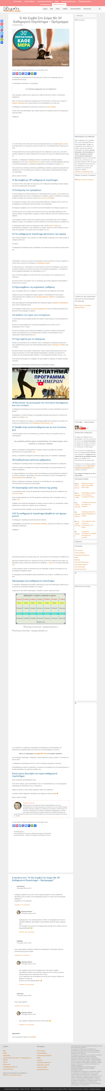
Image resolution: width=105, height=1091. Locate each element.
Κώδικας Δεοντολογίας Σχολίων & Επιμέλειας (78, 1089)
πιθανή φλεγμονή (17, 477)
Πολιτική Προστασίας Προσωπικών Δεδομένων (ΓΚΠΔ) (54, 1089)
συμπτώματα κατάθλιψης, (40, 523)
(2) (62, 164)
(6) (48, 230)
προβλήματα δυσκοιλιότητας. (41, 423)
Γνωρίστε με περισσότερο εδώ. (84, 171)
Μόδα (56, 1)
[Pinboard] (1, 36)
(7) (45, 271)
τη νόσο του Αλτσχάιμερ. (47, 198)
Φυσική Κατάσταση (59, 4)
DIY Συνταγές (17, 1)
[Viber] (1, 30)
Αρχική (45, 9)
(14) (34, 477)
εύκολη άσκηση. (51, 107)
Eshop (57, 9)
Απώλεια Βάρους (30, 1)
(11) (26, 417)
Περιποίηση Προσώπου (68, 1)
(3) (58, 194)
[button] (99, 9)
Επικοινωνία (87, 9)
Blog (51, 9)
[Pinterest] (1, 24)
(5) (68, 222)
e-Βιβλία (65, 9)
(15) (18, 499)
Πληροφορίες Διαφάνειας (10, 1067)
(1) (13, 156)
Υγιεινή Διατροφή (45, 4)
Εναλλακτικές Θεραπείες (45, 1)
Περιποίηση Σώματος (85, 1)
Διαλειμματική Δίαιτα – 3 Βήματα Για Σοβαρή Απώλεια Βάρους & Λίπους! (32, 835)
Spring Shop (6, 1055)
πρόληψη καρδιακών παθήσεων (45, 297)
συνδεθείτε (33, 1037)
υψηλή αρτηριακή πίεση (40, 309)
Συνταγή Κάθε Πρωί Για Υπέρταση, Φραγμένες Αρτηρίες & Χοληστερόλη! (32, 833)
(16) (13, 565)
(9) (34, 335)
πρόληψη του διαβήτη (58, 345)
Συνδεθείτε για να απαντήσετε (22, 904)
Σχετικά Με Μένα (75, 9)
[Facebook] (1, 21)
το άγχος (50, 562)
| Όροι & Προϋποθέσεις (35, 1089)
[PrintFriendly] (1, 39)
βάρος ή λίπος (63, 144)
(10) (64, 355)
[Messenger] (1, 33)
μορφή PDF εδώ (41, 753)
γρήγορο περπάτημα (18, 103)
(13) (34, 452)
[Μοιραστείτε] (1, 42)
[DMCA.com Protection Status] (12, 1075)
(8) (21, 299)
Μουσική (77, 560)
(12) (52, 423)
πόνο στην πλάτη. (17, 493)
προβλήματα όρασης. (43, 263)
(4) (67, 208)
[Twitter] (1, 27)
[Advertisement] (40, 130)
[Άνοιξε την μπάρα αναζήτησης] (94, 9)
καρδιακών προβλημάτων (60, 303)
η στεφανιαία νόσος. (34, 162)
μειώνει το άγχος (54, 225)
